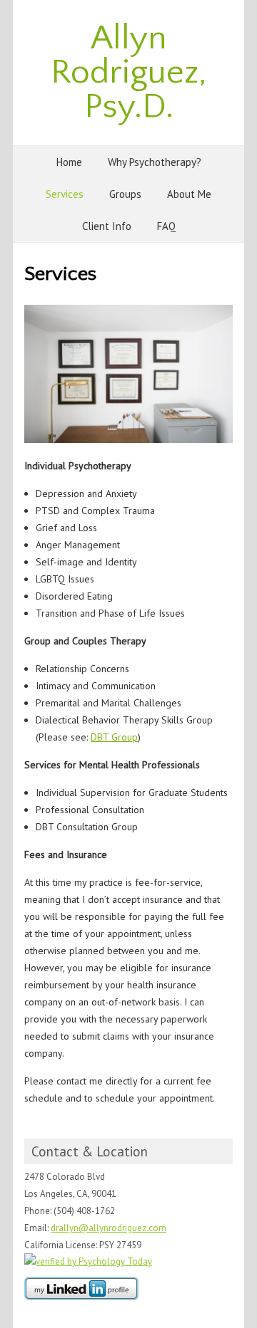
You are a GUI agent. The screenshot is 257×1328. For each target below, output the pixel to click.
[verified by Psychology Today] (88, 1261)
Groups (125, 194)
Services (65, 194)
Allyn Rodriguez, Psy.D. (128, 72)
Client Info (106, 226)
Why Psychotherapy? (154, 162)
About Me (189, 194)
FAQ (166, 226)
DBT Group (114, 737)
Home (69, 162)
